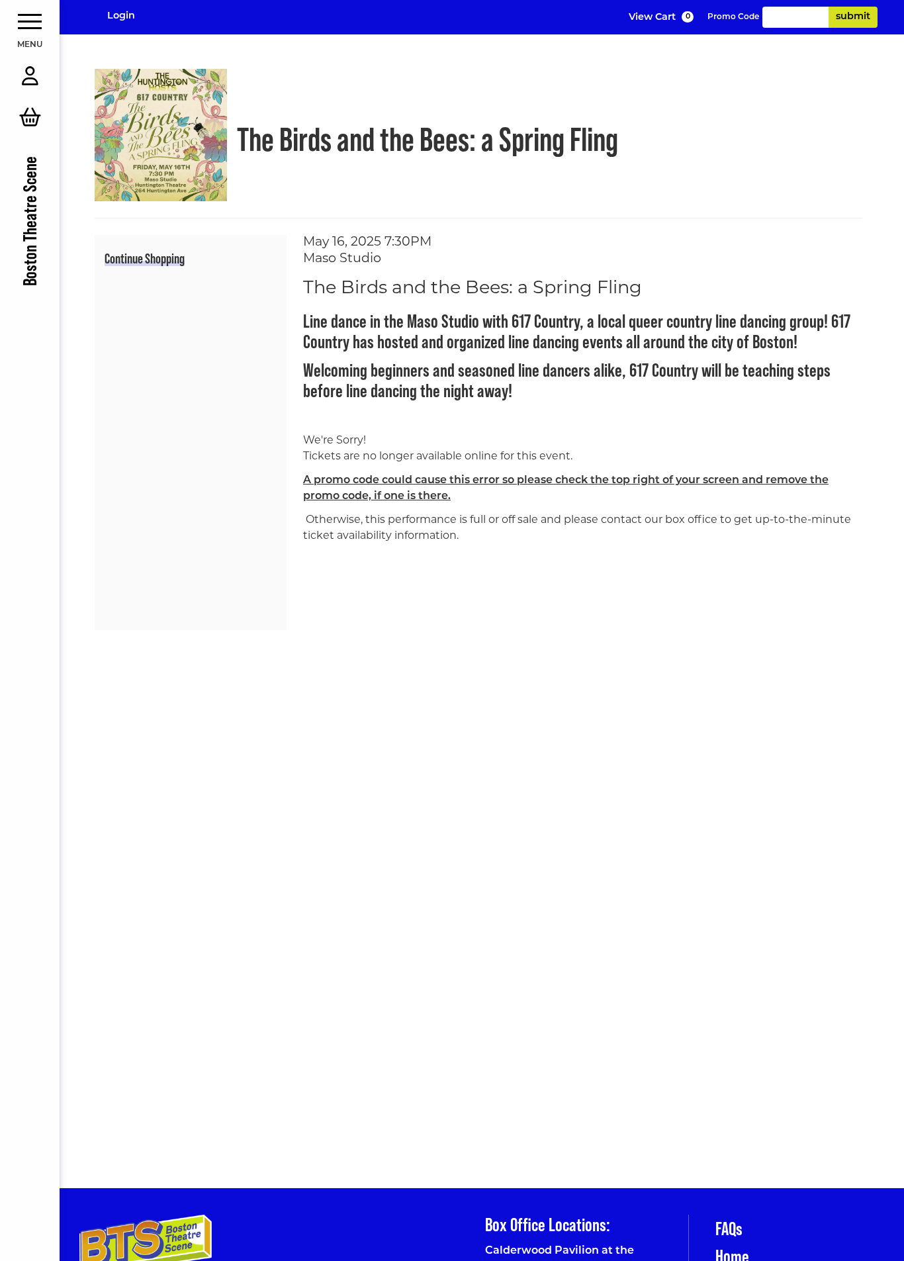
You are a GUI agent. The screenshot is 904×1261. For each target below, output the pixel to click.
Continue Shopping (145, 258)
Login (121, 16)
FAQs (729, 1228)
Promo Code (733, 17)
